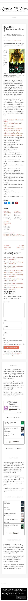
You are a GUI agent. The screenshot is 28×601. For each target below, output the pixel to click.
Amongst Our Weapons (10, 513)
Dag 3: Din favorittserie (9, 126)
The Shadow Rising (9, 434)
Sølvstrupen (7, 502)
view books (19, 412)
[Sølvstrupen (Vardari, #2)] (22, 505)
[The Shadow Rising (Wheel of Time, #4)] (22, 435)
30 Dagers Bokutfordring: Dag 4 (17, 212)
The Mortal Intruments (15, 237)
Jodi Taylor (7, 522)
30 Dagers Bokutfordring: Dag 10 (20, 247)
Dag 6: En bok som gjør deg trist (12, 132)
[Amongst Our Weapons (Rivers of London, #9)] (22, 517)
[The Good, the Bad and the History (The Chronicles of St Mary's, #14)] (22, 521)
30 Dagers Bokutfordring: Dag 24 (7, 223)
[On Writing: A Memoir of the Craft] (22, 431)
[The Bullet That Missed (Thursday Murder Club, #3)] (22, 424)
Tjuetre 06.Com (14, 9)
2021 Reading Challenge (12, 403)
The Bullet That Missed (10, 422)
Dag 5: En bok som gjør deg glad (12, 130)
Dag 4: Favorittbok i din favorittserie (13, 128)
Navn (5, 320)
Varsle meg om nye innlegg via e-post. (13, 344)
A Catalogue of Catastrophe (11, 525)
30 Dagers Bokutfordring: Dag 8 (7, 247)
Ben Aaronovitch (8, 515)
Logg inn (3, 588)
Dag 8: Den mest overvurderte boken (13, 135)
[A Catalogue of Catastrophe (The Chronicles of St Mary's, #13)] (22, 528)
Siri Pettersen (7, 503)
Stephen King (7, 431)
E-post (6, 326)
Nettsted (6, 333)
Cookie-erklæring (13, 595)
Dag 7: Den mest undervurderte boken (13, 133)
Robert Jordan (7, 435)
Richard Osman (8, 423)
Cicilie (19, 40)
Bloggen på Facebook (14, 448)
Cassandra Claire (17, 235)
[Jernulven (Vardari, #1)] (22, 511)
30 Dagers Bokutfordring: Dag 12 (7, 212)
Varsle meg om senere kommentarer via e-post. (13, 341)
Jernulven (6, 507)
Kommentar (7, 302)
